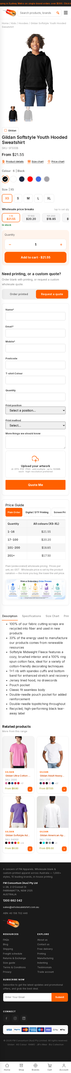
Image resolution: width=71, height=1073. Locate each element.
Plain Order (14, 512)
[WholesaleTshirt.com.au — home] (11, 923)
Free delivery (45, 948)
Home (5, 23)
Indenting (42, 962)
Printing (41, 953)
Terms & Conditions (14, 967)
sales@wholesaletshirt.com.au (21, 907)
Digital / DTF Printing (37, 512)
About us (42, 939)
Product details (15, 161)
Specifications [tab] (31, 616)
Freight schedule (12, 953)
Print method (13, 420)
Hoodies (23, 23)
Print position (13, 405)
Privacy (7, 971)
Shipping (8, 948)
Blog (5, 944)
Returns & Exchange (14, 958)
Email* (9, 326)
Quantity (10, 390)
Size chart (38, 161)
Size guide (9, 962)
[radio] (5, 179)
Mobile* (10, 341)
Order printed (19, 294)
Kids (13, 23)
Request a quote (52, 294)
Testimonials (44, 967)
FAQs (6, 939)
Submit (59, 997)
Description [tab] (9, 616)
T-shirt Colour (14, 373)
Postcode (11, 358)
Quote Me (35, 485)
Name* (9, 309)
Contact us (43, 944)
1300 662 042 (12, 900)
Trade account (45, 971)
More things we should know (23, 433)
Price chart (57, 161)
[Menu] (65, 12)
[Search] (58, 12)
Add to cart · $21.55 (35, 257)
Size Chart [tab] (52, 616)
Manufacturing (45, 958)
